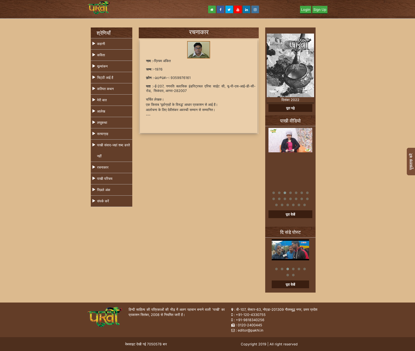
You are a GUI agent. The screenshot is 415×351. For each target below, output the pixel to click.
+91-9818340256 (250, 320)
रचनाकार (103, 167)
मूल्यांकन (102, 66)
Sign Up (319, 9)
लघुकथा (102, 122)
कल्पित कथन (105, 89)
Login (305, 9)
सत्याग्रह (102, 134)
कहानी (101, 44)
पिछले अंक (103, 190)
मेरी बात (102, 100)
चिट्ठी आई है (105, 77)
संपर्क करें (103, 201)
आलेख (101, 111)
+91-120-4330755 (251, 314)
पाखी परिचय (104, 178)
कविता (101, 55)
